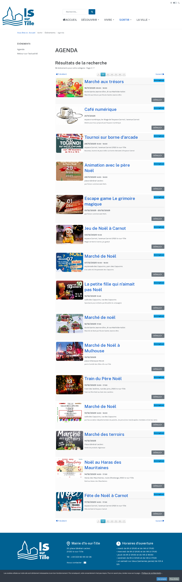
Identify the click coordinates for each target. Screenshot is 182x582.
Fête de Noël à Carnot (106, 495)
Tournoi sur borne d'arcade (111, 137)
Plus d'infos (174, 579)
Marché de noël (100, 317)
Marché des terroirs (104, 434)
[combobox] (76, 11)
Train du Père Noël (103, 378)
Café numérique (100, 109)
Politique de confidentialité (151, 573)
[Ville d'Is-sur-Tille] (18, 17)
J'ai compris (162, 579)
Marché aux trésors (104, 81)
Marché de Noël (100, 256)
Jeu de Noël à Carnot (105, 228)
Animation (159, 80)
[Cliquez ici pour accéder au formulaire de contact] (85, 562)
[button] (90, 19)
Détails (156, 100)
